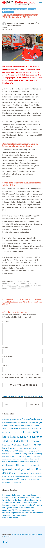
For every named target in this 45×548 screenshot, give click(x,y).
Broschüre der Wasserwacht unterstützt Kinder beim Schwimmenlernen (22, 515)
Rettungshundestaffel (13, 476)
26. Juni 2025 (7, 29)
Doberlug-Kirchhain (20, 422)
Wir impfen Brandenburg (14, 482)
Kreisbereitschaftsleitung (13, 288)
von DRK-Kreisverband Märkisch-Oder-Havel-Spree (13, 25)
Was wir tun (32, 9)
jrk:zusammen (11, 465)
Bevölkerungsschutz (9, 419)
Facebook (3, 541)
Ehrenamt (13, 456)
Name (5, 347)
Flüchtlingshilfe (22, 461)
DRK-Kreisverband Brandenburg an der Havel (23, 428)
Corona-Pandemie (31, 419)
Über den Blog (15, 534)
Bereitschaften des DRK (12, 283)
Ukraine (15, 479)
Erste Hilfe (12, 461)
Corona (18, 419)
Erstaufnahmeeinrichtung (26, 456)
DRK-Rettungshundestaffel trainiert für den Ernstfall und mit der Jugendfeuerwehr (22, 505)
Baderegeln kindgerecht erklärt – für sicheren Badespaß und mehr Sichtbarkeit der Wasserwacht (21, 496)
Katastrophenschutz (19, 473)
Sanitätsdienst (25, 476)
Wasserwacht (24, 479)
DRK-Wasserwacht (10, 454)
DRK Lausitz (5, 456)
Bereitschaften (23, 282)
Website (5, 365)
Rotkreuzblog (25, 2)
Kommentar (7, 321)
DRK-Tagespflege (20, 451)
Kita (28, 473)
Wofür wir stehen (8, 12)
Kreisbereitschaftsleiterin (19, 287)
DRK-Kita (9, 425)
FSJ (40, 462)
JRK (4, 465)
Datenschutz (6, 536)
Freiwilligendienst (33, 462)
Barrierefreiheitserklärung (27, 534)
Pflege (32, 473)
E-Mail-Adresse (8, 356)
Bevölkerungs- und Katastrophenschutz (15, 9)
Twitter (6, 541)
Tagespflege (35, 476)
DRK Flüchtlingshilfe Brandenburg (28, 453)
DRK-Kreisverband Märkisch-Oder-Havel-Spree (20, 284)
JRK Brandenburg (25, 465)
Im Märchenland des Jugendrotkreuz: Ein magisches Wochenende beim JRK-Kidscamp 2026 (21, 501)
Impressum (39, 534)
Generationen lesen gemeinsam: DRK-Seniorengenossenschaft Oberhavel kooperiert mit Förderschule (18, 510)
